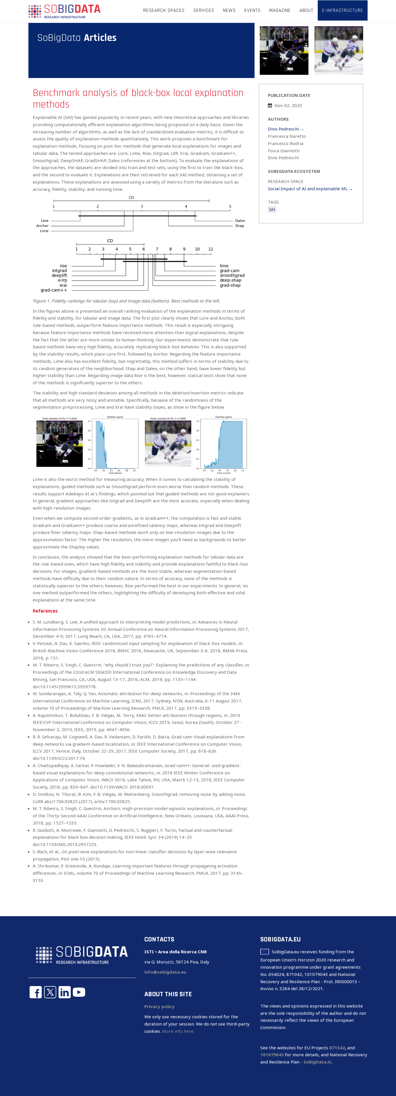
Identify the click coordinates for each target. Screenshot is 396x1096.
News (229, 10)
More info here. (178, 1031)
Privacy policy (159, 1006)
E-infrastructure (342, 10)
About (306, 10)
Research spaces (164, 10)
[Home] (64, 11)
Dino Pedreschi (283, 129)
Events (252, 10)
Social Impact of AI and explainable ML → (310, 188)
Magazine (280, 10)
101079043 (272, 1054)
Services (203, 10)
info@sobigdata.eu (165, 972)
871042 (337, 1047)
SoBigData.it (317, 1062)
